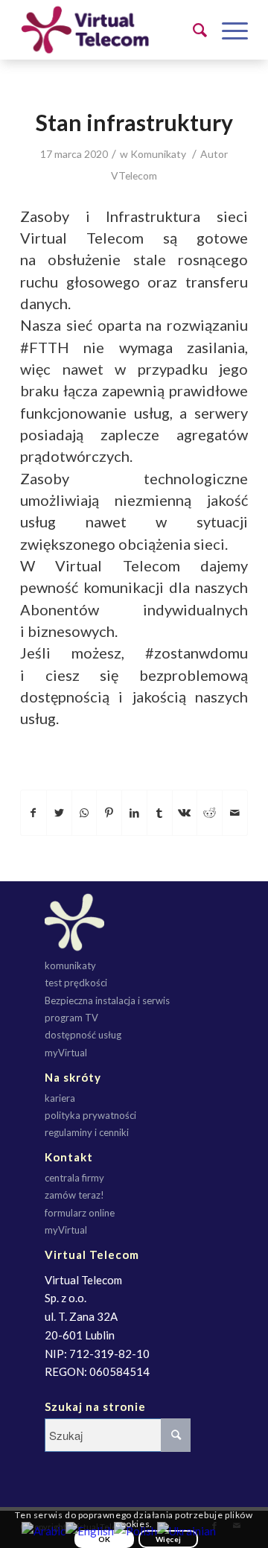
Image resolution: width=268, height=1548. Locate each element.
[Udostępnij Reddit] (209, 812)
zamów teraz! (74, 1195)
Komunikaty (158, 153)
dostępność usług (83, 1035)
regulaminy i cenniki (87, 1132)
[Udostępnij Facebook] (33, 812)
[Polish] (135, 1529)
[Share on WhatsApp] (84, 812)
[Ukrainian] (186, 1529)
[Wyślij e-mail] (235, 812)
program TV (71, 1018)
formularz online (80, 1213)
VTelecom (134, 175)
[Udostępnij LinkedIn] (134, 812)
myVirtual (66, 1053)
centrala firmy (74, 1178)
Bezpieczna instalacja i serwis (107, 1000)
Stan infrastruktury (134, 122)
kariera (60, 1098)
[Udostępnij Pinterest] (109, 812)
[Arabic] (44, 1529)
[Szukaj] (192, 30)
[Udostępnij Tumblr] (159, 812)
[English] (90, 1529)
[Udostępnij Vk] (185, 812)
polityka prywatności (90, 1115)
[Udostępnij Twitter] (59, 812)
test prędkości (76, 983)
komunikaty (70, 965)
